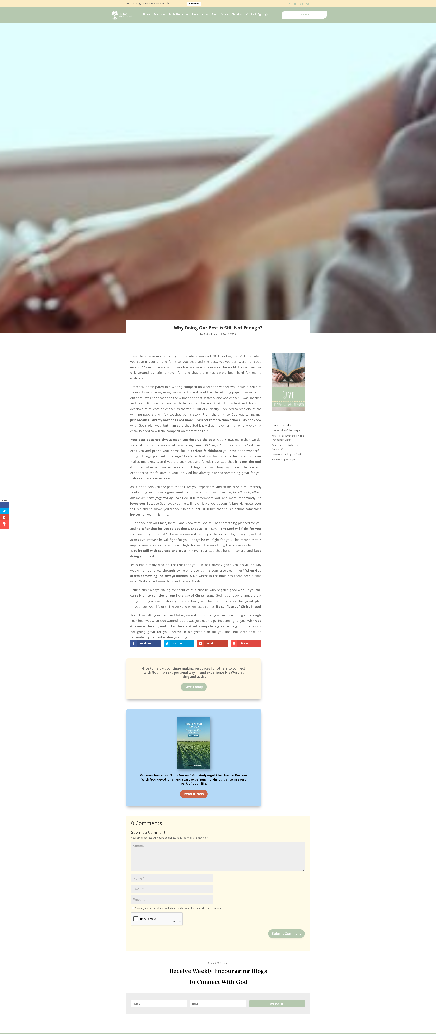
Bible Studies (177, 14)
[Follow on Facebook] (289, 3)
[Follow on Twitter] (295, 3)
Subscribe (194, 4)
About (235, 14)
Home (146, 14)
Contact (251, 14)
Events (158, 14)
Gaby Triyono (212, 334)
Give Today (193, 687)
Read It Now (194, 794)
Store (224, 14)
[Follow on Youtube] (307, 3)
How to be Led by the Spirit (287, 454)
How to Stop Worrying (284, 459)
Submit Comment (286, 933)
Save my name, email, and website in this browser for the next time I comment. (179, 908)
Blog (214, 14)
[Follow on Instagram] (301, 3)
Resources (198, 14)
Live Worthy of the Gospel (286, 430)
